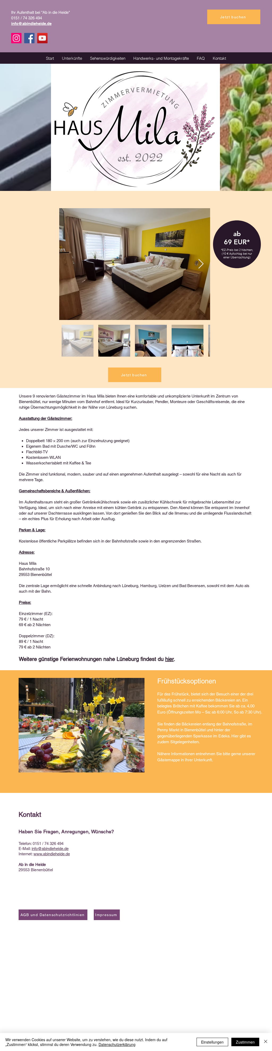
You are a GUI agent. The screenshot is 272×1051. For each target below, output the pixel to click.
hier (169, 659)
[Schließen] (265, 1042)
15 (37, 843)
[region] (237, 250)
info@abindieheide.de (50, 848)
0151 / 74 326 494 (26, 18)
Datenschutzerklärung (117, 1044)
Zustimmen (245, 1042)
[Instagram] (16, 38)
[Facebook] (29, 38)
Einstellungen (212, 1042)
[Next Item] (201, 264)
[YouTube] (42, 38)
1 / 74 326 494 (51, 843)
